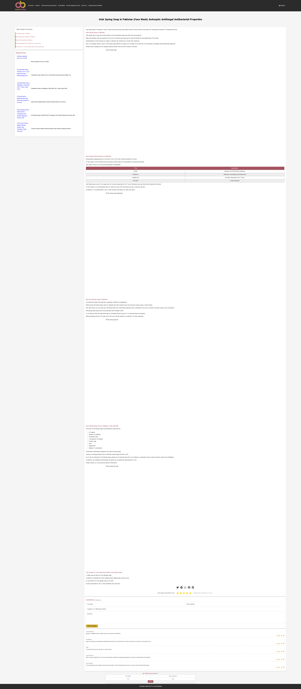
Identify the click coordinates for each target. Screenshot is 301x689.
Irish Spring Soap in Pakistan (22, 33)
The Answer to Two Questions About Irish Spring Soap (30, 47)
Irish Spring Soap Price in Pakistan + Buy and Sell (28, 43)
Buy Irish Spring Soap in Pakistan (24, 40)
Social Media (61, 5)
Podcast (37, 5)
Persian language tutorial (73, 5)
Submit (151, 681)
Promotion (31, 5)
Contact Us (84, 5)
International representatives (49, 5)
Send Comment (91, 626)
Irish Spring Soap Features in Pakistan (25, 37)
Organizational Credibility (95, 5)
